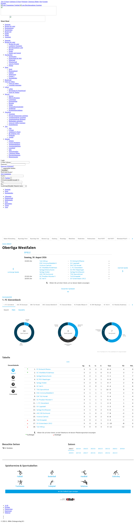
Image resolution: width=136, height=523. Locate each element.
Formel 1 (11, 76)
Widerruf (7, 513)
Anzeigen (8, 37)
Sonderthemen (13, 125)
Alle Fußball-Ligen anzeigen (69, 491)
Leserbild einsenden (15, 85)
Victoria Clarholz (45, 265)
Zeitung (7, 139)
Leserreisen (12, 99)
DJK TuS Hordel (75, 265)
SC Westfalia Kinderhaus (48, 268)
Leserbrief (12, 148)
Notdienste (12, 108)
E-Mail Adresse (6, 162)
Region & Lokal (10, 26)
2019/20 (122, 448)
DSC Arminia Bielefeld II (48, 263)
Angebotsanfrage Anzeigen (17, 117)
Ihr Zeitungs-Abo (14, 133)
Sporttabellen (13, 78)
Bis (2, 184)
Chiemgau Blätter (33, 1)
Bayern (11, 49)
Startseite (7, 24)
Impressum (8, 511)
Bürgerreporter (13, 157)
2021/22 (107, 448)
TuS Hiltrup (44, 261)
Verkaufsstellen (13, 151)
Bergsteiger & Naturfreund (17, 90)
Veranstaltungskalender (16, 107)
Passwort (3, 164)
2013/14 (107, 453)
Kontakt (45, 1)
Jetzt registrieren (6, 174)
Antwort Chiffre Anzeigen (17, 123)
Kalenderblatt (13, 101)
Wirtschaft (12, 60)
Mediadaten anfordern (16, 121)
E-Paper (6, 1)
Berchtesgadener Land (16, 47)
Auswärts (21, 310)
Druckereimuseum (14, 155)
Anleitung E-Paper (15, 1)
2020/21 (115, 448)
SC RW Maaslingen (77, 270)
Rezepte (11, 103)
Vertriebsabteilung (14, 144)
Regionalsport (9, 28)
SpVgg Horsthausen (77, 272)
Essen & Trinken (14, 92)
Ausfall (11, 137)
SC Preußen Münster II (47, 276)
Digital (11, 65)
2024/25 (85, 448)
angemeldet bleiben (9, 168)
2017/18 (78, 453)
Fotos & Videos (10, 82)
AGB (6, 505)
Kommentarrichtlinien (16, 110)
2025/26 (78, 448)
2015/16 (93, 453)
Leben (7, 87)
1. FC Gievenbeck (76, 268)
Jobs (40, 1)
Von (2, 182)
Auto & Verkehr (14, 64)
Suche (3, 176)
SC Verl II (43, 279)
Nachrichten (8, 30)
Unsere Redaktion (14, 142)
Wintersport (12, 74)
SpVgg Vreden (45, 272)
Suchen (7, 178)
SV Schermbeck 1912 (78, 279)
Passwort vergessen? (7, 166)
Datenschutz (9, 509)
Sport (6, 67)
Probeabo (24, 1)
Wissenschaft (13, 62)
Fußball (11, 73)
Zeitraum (3, 180)
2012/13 (115, 453)
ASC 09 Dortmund (46, 274)
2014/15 (100, 453)
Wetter (7, 35)
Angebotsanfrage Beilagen (17, 119)
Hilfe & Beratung (14, 98)
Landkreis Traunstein (15, 46)
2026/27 (71, 448)
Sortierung (4, 186)
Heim (13, 310)
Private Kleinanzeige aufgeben (18, 116)
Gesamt (6, 310)
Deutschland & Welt (15, 58)
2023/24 (93, 448)
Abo (2, 1)
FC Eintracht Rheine (77, 261)
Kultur (7, 33)
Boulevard (8, 32)
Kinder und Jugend (15, 53)
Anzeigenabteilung (15, 146)
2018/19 (71, 453)
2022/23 (100, 448)
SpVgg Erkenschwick (47, 270)
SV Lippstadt (74, 263)
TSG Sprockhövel (76, 274)
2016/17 (85, 453)
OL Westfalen (8, 448)
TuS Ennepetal (75, 276)
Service (7, 94)
